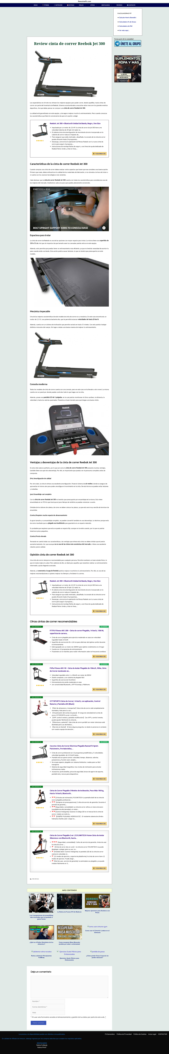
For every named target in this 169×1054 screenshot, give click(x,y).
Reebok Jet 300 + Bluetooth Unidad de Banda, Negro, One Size (75, 123)
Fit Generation (110, 1034)
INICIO (36, 5)
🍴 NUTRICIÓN (58, 5)
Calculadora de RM (125, 26)
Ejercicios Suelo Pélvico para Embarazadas (69, 959)
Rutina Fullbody (41, 1045)
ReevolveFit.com (84, 1)
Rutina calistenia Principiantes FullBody (41, 956)
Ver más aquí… (124, 30)
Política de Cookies (139, 1034)
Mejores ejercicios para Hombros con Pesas (97, 911)
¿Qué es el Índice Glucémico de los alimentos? (41, 943)
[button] (69, 209)
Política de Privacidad (124, 1034)
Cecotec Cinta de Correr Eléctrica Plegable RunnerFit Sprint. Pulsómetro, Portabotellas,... (74, 747)
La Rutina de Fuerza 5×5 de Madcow (69, 912)
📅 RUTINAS (70, 5)
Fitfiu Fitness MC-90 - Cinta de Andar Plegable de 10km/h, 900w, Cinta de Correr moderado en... (78, 669)
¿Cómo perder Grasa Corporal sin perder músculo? (97, 956)
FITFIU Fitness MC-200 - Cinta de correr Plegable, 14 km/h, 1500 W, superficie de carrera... (77, 632)
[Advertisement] (69, 22)
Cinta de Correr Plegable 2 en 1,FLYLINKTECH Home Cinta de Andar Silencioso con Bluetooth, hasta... (77, 836)
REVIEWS (119, 5)
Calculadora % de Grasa (127, 22)
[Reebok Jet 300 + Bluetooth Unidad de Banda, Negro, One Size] (40, 130)
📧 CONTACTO (131, 5)
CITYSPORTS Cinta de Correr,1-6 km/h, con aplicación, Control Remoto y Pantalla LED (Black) (75, 702)
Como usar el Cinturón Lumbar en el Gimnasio (97, 931)
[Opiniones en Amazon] (40, 140)
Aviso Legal (152, 1034)
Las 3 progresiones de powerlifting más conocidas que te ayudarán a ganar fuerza (41, 917)
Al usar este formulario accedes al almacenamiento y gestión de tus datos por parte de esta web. (69, 1017)
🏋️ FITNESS (45, 5)
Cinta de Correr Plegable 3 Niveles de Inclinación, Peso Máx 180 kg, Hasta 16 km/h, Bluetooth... (77, 792)
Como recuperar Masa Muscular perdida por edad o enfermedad (69, 943)
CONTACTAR (162, 1034)
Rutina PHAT (41, 1047)
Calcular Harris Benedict (127, 17)
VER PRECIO (100, 154)
